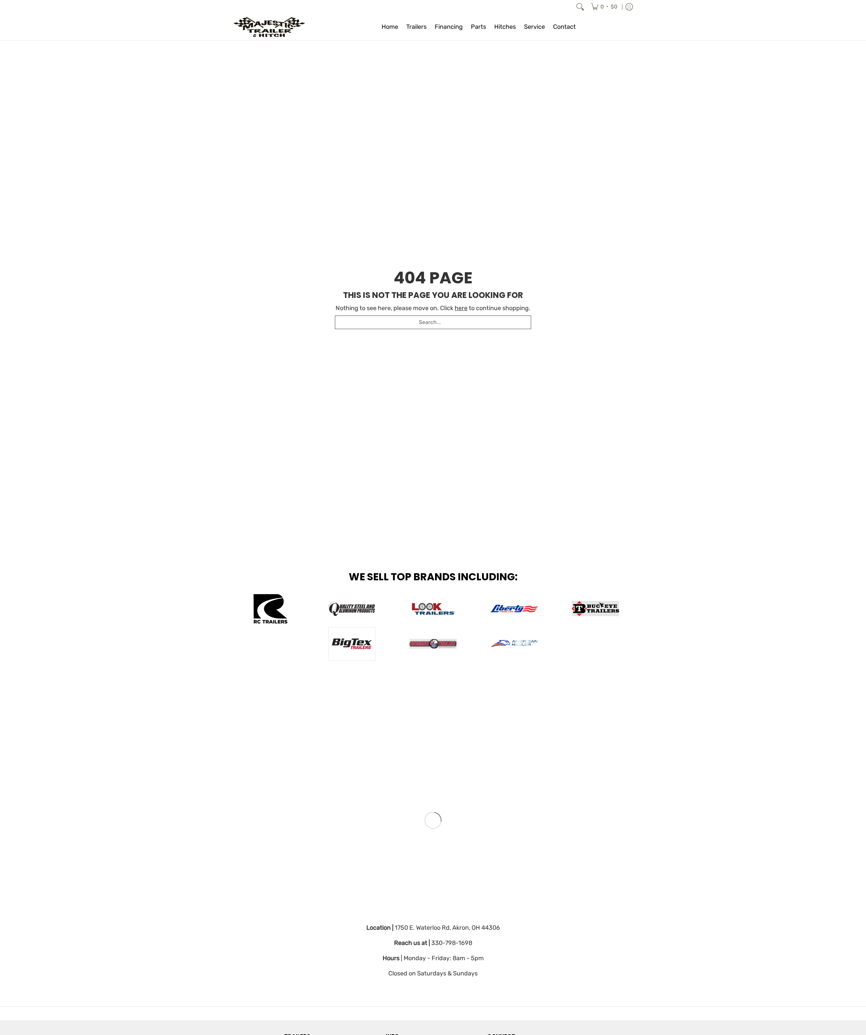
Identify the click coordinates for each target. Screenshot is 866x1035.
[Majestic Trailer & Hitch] (275, 27)
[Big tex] (352, 644)
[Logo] (514, 643)
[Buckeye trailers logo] (595, 608)
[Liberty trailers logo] (514, 609)
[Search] (580, 7)
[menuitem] (604, 7)
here (461, 308)
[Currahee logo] (433, 644)
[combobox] (433, 322)
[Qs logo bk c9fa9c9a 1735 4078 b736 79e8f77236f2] (352, 608)
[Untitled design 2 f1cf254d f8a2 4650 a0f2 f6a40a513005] (433, 608)
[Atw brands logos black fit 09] (270, 609)
